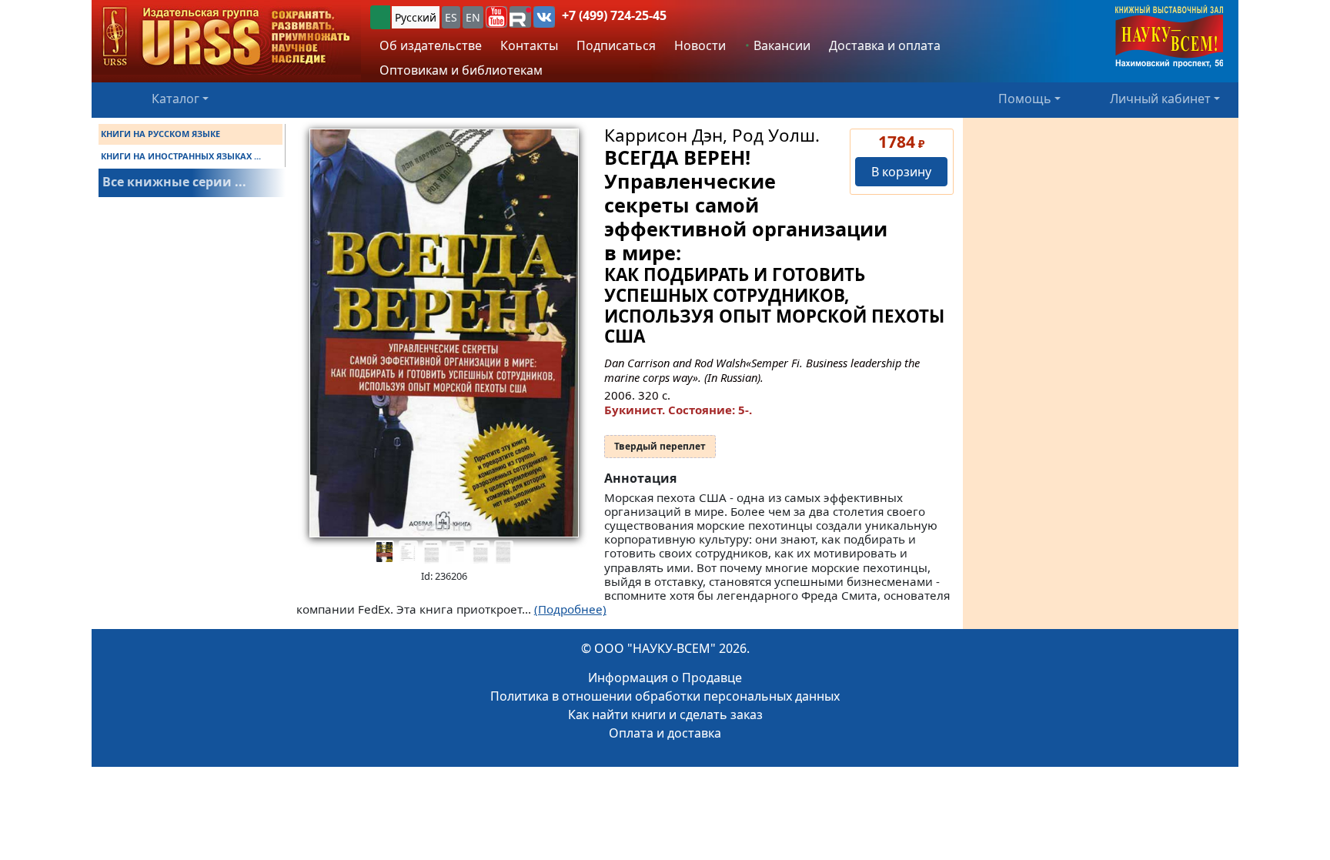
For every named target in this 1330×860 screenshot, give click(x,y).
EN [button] (473, 17)
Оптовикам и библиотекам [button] (461, 70)
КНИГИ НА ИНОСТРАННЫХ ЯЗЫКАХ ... (181, 156)
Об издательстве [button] (430, 45)
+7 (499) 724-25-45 (614, 15)
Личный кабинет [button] (1160, 98)
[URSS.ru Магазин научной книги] (226, 37)
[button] (496, 17)
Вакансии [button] (780, 45)
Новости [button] (700, 45)
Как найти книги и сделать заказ (665, 714)
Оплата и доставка (665, 732)
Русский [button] (415, 17)
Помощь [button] (1024, 98)
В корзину (901, 171)
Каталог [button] (175, 98)
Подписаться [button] (616, 45)
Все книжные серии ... (174, 181)
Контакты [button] (529, 45)
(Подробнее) (570, 609)
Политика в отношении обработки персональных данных (665, 696)
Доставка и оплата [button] (885, 45)
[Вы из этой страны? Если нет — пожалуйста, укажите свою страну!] (380, 17)
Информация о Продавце (665, 677)
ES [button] (451, 17)
